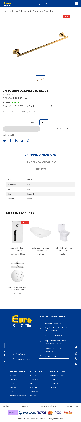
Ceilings (33, 395)
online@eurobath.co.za (24, 359)
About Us (13, 375)
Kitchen (33, 375)
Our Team (13, 379)
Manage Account (57, 375)
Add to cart (21, 129)
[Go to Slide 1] (40, 79)
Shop (12, 383)
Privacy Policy (72, 406)
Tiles (31, 383)
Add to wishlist (62, 129)
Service (6, 406)
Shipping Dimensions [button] (40, 155)
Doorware (34, 391)
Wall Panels (34, 387)
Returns (53, 387)
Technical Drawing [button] (40, 162)
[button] (40, 44)
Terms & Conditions (48, 406)
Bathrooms (34, 379)
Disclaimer (24, 406)
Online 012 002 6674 (20, 354)
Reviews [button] (40, 169)
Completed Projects (18, 395)
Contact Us (14, 387)
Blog (12, 391)
